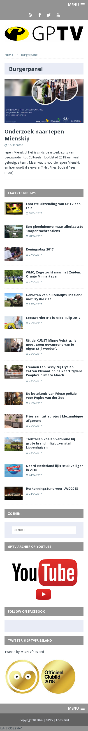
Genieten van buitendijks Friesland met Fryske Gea (54, 297)
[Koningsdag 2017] (14, 258)
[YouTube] (57, 15)
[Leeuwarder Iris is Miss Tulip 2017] (14, 327)
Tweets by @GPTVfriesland (24, 652)
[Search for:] (44, 530)
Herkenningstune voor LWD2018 (52, 488)
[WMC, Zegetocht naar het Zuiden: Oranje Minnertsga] (14, 281)
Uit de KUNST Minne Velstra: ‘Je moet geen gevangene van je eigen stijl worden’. (51, 344)
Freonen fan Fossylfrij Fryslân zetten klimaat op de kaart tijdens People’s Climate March (54, 371)
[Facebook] (39, 15)
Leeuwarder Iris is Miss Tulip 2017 (53, 318)
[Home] (30, 15)
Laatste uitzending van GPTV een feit (53, 206)
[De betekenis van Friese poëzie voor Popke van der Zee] (14, 402)
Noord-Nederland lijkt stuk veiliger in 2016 (54, 468)
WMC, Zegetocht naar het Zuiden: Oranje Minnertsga (53, 274)
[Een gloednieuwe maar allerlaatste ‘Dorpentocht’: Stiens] (14, 235)
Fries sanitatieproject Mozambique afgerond (54, 418)
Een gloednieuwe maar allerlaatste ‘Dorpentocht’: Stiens (54, 228)
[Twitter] (48, 15)
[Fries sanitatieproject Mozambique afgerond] (14, 425)
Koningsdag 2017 (39, 249)
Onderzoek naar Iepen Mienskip (34, 135)
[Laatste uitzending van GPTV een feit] (14, 213)
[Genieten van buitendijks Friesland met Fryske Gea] (14, 304)
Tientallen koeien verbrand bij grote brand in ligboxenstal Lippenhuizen (50, 443)
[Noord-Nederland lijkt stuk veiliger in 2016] (14, 474)
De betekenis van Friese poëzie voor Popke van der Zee (51, 395)
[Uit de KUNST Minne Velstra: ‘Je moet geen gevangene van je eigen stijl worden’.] (14, 349)
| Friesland (61, 720)
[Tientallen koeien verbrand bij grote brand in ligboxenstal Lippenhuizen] (14, 448)
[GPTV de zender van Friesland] (44, 33)
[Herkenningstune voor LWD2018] (14, 497)
